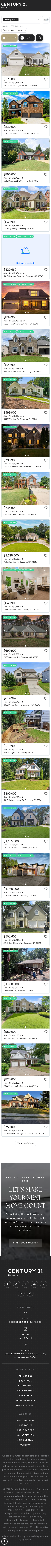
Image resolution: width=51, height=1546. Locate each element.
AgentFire (27, 1539)
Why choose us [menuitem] (25, 1420)
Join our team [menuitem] (25, 1440)
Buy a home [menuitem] (25, 1381)
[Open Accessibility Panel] (4, 1541)
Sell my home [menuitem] (25, 1385)
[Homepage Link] (14, 5)
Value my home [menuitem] (25, 1390)
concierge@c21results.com (25, 1322)
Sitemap (21, 1536)
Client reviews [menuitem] (25, 1435)
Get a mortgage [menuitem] (25, 1405)
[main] (25, 630)
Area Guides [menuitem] (25, 1376)
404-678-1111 (25, 1338)
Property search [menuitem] (25, 1400)
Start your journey (25, 1243)
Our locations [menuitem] (25, 1430)
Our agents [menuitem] (25, 1425)
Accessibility (33, 1536)
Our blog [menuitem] (25, 1445)
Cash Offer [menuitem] (25, 1395)
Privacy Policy (9, 1536)
